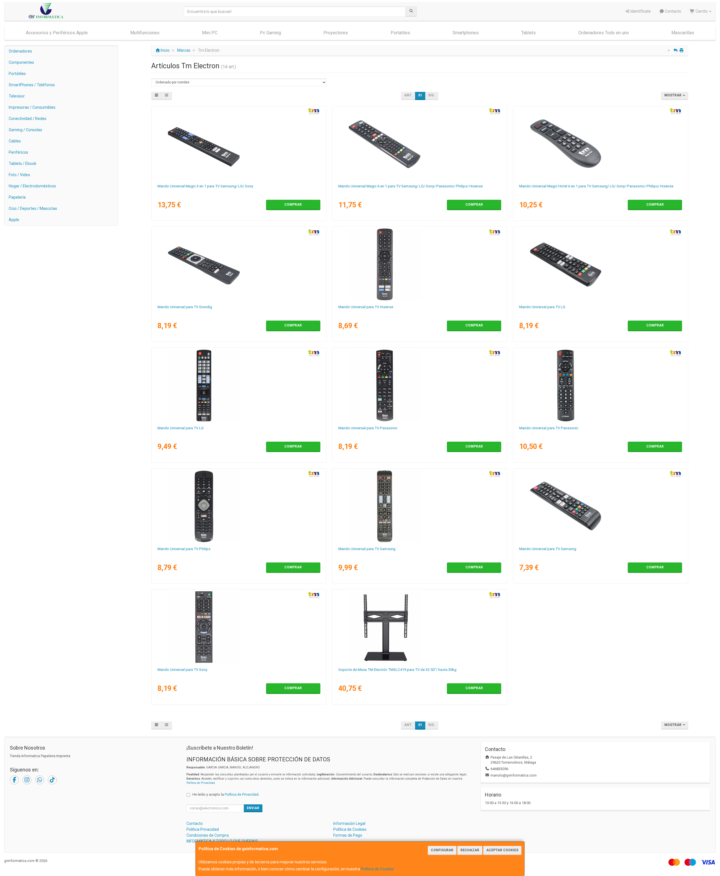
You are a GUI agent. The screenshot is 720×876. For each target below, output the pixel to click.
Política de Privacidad (200, 782)
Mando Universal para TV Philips (184, 549)
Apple (14, 219)
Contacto (672, 11)
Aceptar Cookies (502, 850)
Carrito (701, 11)
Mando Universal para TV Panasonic (367, 428)
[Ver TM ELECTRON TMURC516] (600, 144)
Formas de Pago (347, 835)
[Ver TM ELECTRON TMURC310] (419, 506)
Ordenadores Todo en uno (603, 32)
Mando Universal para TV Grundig (185, 307)
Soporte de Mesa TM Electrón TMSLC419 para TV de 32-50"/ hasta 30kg (397, 670)
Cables (15, 141)
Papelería (17, 197)
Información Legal (349, 823)
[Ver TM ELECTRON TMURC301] (600, 264)
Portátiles (17, 73)
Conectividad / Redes (27, 118)
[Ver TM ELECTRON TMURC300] (238, 385)
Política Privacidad (202, 829)
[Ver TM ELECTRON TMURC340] (238, 506)
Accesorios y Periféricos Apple (57, 32)
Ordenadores (20, 51)
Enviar (253, 808)
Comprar (293, 204)
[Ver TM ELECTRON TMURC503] (238, 144)
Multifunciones (144, 32)
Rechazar (469, 850)
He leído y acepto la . (225, 794)
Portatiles (400, 32)
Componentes (21, 62)
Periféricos (18, 152)
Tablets (528, 32)
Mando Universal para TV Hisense (365, 307)
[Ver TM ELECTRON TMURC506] (419, 144)
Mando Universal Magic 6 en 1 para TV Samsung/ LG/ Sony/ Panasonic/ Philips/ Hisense (410, 186)
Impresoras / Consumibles (32, 107)
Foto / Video (19, 175)
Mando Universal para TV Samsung (366, 549)
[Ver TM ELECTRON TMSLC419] (419, 627)
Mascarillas (682, 32)
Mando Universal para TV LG (542, 307)
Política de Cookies (377, 869)
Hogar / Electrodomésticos (32, 186)
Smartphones (466, 32)
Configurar (442, 850)
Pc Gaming (270, 32)
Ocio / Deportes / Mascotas (33, 208)
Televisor (17, 96)
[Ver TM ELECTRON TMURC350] (419, 264)
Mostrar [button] (673, 95)
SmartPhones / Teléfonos (32, 85)
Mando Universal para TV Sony (182, 670)
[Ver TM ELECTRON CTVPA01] (600, 385)
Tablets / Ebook (22, 163)
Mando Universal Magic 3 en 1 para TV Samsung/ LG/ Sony (205, 186)
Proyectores (335, 32)
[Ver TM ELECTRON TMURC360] (238, 264)
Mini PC (209, 32)
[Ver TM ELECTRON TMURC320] (238, 627)
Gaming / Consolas (25, 130)
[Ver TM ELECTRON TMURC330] (419, 385)
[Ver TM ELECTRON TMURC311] (600, 506)
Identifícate (640, 11)
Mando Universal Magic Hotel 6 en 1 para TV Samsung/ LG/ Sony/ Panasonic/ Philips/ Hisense (596, 186)
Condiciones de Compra (207, 835)
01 (420, 95)
